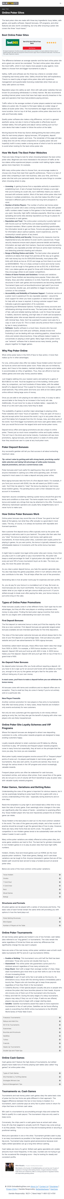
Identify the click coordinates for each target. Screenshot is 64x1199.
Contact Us (44, 1186)
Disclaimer (54, 1186)
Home (3, 9)
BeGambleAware (42, 1189)
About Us (34, 1186)
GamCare (54, 1189)
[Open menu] (60, 3)
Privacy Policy (11, 1189)
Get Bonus (32, 48)
